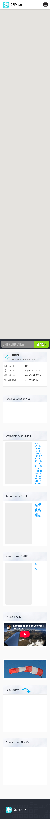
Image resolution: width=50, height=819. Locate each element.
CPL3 (37, 509)
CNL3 (37, 506)
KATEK (38, 461)
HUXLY (38, 456)
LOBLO (38, 471)
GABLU (38, 451)
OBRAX (38, 476)
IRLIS (37, 458)
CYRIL (37, 446)
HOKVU (38, 453)
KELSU (38, 466)
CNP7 (37, 514)
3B (35, 564)
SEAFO (38, 483)
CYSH (37, 504)
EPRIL (37, 448)
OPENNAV (16, 4)
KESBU (38, 468)
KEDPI (37, 463)
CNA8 (37, 516)
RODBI (38, 481)
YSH (36, 566)
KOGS (37, 511)
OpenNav (19, 810)
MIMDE (38, 473)
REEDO (38, 478)
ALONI (37, 443)
